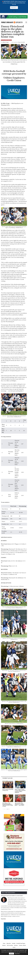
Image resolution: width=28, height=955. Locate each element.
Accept (11, 953)
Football (3, 40)
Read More (3, 918)
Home (4, 943)
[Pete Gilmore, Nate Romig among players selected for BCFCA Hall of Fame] (7, 798)
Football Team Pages (20, 943)
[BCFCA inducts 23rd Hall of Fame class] (7, 784)
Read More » (14, 7)
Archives (16, 945)
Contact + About (22, 945)
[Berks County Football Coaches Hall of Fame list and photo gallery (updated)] (20, 784)
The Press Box (10, 945)
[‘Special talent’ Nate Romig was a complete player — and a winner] (20, 798)
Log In (14, 947)
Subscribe (9, 943)
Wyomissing (8, 40)
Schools (4, 945)
